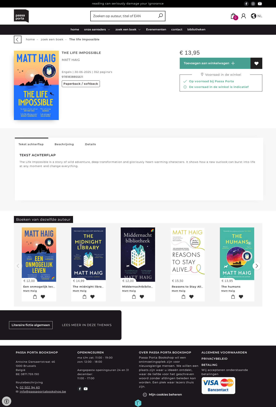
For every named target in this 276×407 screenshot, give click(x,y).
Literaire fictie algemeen (31, 325)
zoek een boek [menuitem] (126, 29)
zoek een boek (52, 39)
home (75, 29)
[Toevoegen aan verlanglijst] (256, 63)
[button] (256, 16)
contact (176, 29)
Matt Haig (71, 60)
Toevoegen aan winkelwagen (206, 63)
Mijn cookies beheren (165, 394)
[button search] (160, 16)
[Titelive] (138, 402)
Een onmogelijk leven (40, 286)
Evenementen (156, 29)
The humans (231, 286)
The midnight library (89, 286)
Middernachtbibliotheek (141, 286)
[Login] (243, 16)
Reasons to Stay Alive (188, 286)
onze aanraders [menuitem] (95, 29)
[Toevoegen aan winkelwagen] (35, 296)
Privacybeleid (214, 358)
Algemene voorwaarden (224, 352)
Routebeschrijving (29, 382)
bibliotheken (196, 29)
